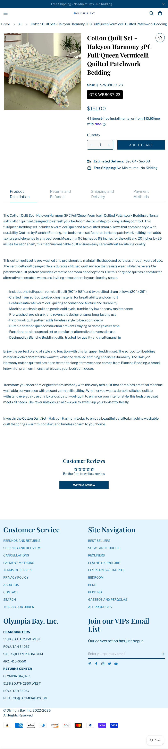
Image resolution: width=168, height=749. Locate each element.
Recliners (96, 555)
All (20, 24)
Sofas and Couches (104, 548)
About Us (11, 585)
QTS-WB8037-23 (104, 94)
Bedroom (96, 577)
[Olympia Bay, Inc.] (84, 13)
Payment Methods (18, 563)
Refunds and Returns (21, 541)
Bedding (95, 592)
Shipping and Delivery (22, 548)
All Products (100, 607)
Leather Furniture (104, 563)
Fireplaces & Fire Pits (106, 570)
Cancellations (16, 555)
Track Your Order (18, 607)
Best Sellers (99, 541)
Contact (10, 592)
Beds (92, 585)
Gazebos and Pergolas (107, 599)
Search (9, 599)
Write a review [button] (84, 485)
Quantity (93, 135)
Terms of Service (18, 570)
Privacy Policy (15, 577)
